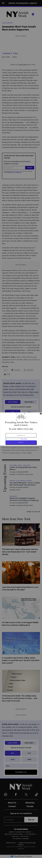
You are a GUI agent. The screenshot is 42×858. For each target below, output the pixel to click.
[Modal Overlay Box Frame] (21, 429)
